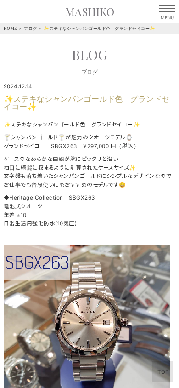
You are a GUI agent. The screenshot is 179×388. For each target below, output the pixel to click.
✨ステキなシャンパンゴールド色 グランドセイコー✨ (100, 28)
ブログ (30, 28)
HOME (10, 28)
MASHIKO (89, 12)
